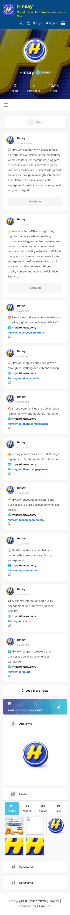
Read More (35, 201)
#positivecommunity (31, 519)
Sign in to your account (25, 710)
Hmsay (25, 6)
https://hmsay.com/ (24, 327)
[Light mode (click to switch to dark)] (28, 23)
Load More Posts (37, 690)
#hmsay (13, 332)
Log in (39, 23)
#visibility (24, 621)
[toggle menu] (6, 105)
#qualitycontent (28, 570)
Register (53, 23)
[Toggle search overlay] (21, 23)
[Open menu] (63, 23)
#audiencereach (28, 378)
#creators (24, 671)
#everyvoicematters (31, 332)
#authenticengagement (33, 423)
